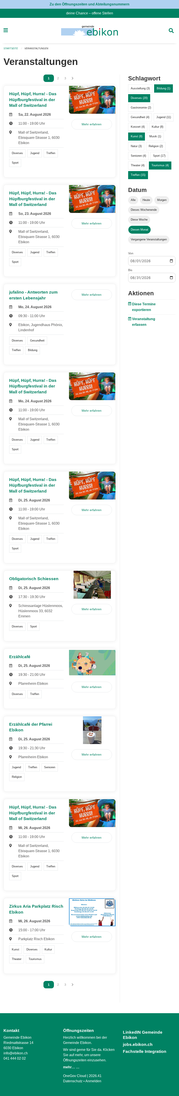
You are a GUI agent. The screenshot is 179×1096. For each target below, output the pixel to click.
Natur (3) (136, 146)
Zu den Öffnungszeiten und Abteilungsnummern (89, 4)
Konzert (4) (138, 126)
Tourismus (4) (160, 165)
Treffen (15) (138, 175)
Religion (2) (156, 146)
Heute (146, 200)
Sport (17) (159, 155)
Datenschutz (73, 1081)
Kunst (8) (136, 136)
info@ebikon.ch (15, 1053)
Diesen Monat (139, 229)
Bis (130, 270)
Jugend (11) (163, 117)
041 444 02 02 (14, 1058)
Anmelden (93, 1081)
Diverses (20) (139, 98)
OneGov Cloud (74, 1076)
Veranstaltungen (36, 48)
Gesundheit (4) (140, 117)
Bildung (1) (163, 88)
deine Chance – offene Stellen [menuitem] (91, 13)
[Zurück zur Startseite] (89, 30)
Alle (133, 200)
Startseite (10, 48)
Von (130, 253)
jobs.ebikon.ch (138, 1044)
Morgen (162, 200)
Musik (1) (155, 136)
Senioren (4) (138, 155)
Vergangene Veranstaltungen (149, 239)
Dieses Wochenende (144, 209)
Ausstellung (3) (140, 88)
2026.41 (95, 1076)
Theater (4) (138, 165)
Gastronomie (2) (141, 107)
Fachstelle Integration (144, 1051)
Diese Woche (139, 219)
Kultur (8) (157, 126)
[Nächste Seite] (72, 78)
